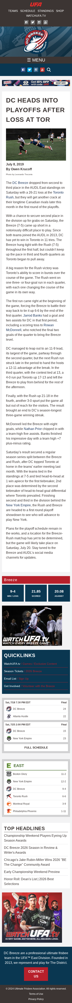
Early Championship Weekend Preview (32, 872)
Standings (46, 10)
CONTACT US (36, 974)
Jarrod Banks (32, 315)
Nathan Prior (33, 429)
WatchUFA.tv (36, 15)
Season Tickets (13, 671)
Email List (10, 678)
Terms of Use (36, 994)
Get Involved (12, 686)
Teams (13, 10)
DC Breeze (20, 183)
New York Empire (18, 505)
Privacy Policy (36, 999)
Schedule (27, 10)
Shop (60, 10)
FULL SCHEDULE (36, 747)
